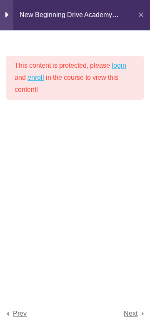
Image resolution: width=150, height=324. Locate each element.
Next (131, 313)
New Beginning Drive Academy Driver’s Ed (66, 16)
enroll (36, 77)
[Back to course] (141, 15)
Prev (20, 313)
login (119, 65)
